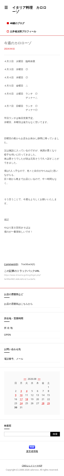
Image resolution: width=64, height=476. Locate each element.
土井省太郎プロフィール (23, 31)
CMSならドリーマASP (32, 465)
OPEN (7, 334)
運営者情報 (32, 451)
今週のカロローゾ (17, 43)
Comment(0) (11, 264)
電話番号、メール (13, 358)
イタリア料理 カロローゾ (29, 9)
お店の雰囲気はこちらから (18, 303)
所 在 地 (8, 327)
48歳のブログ (17, 23)
